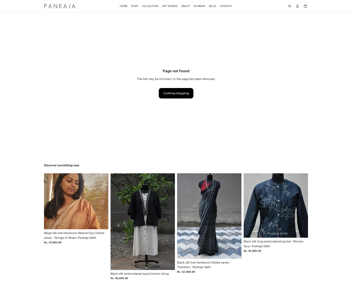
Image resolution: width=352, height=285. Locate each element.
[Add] (102, 223)
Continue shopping (176, 93)
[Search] (290, 6)
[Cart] (305, 6)
